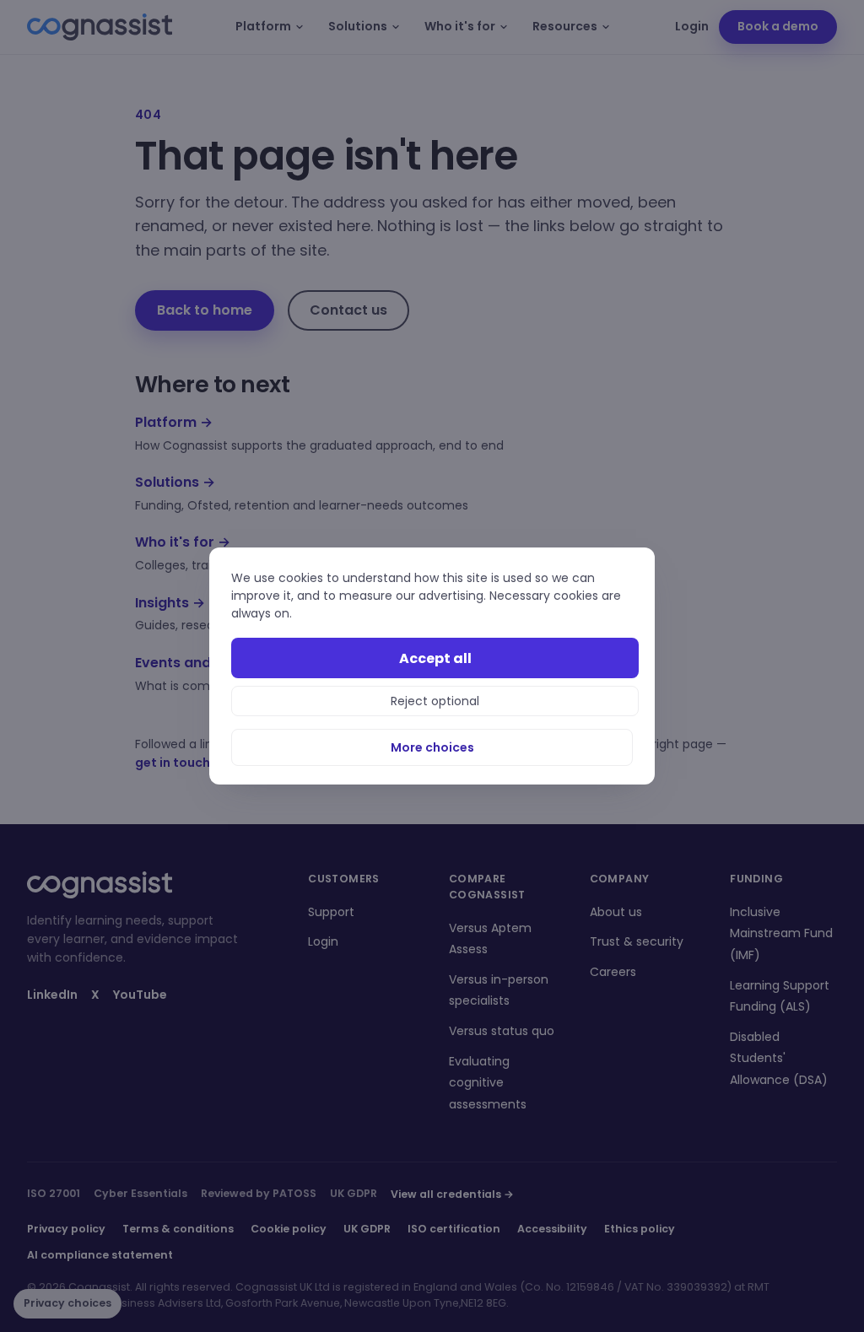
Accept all (435, 658)
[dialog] (432, 666)
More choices (432, 747)
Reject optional (435, 701)
